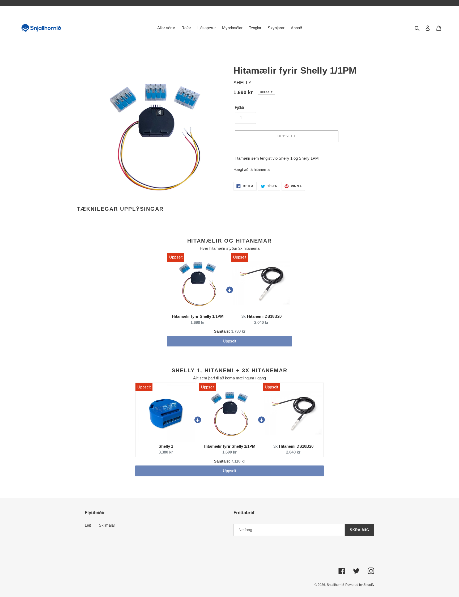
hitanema (262, 169)
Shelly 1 (166, 446)
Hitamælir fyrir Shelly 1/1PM (198, 316)
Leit (88, 525)
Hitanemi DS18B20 (264, 316)
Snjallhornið (335, 585)
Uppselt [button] (229, 341)
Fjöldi (239, 107)
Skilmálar (107, 525)
